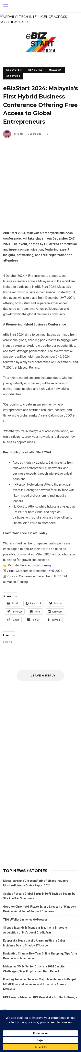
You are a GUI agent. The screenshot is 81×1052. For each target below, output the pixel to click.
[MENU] (5, 6)
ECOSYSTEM (14, 70)
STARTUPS (13, 76)
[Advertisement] (40, 188)
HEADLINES (35, 70)
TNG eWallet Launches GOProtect (25, 919)
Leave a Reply (42, 675)
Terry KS (17, 133)
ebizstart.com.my (40, 565)
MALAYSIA (55, 70)
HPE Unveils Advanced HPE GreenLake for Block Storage (40, 997)
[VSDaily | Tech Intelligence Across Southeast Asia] (39, 19)
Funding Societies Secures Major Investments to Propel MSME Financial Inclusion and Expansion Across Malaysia (39, 984)
